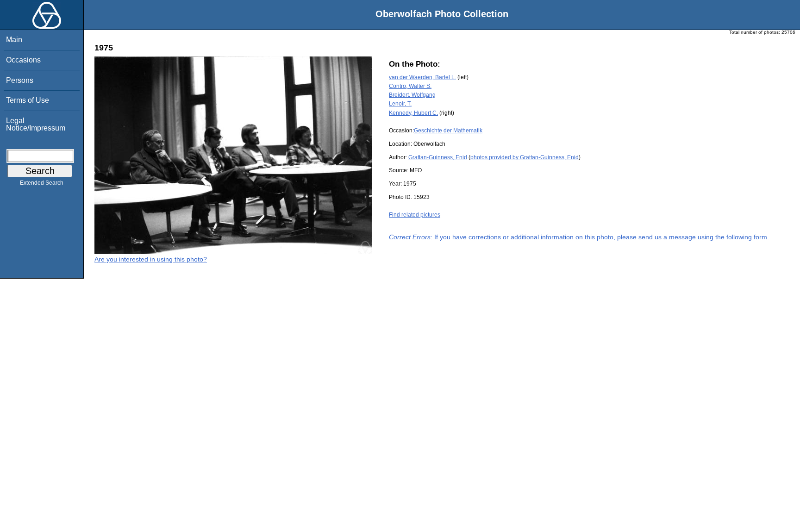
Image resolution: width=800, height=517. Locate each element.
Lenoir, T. (400, 103)
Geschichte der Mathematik (448, 130)
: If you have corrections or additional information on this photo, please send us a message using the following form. (579, 237)
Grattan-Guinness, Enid (437, 157)
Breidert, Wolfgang (412, 95)
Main (14, 40)
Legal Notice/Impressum (35, 124)
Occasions (23, 60)
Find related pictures (414, 215)
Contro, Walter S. (410, 86)
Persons (19, 80)
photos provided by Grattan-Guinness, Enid (524, 157)
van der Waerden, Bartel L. (422, 77)
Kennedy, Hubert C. (413, 113)
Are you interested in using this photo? (150, 259)
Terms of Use (27, 100)
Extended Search (41, 183)
